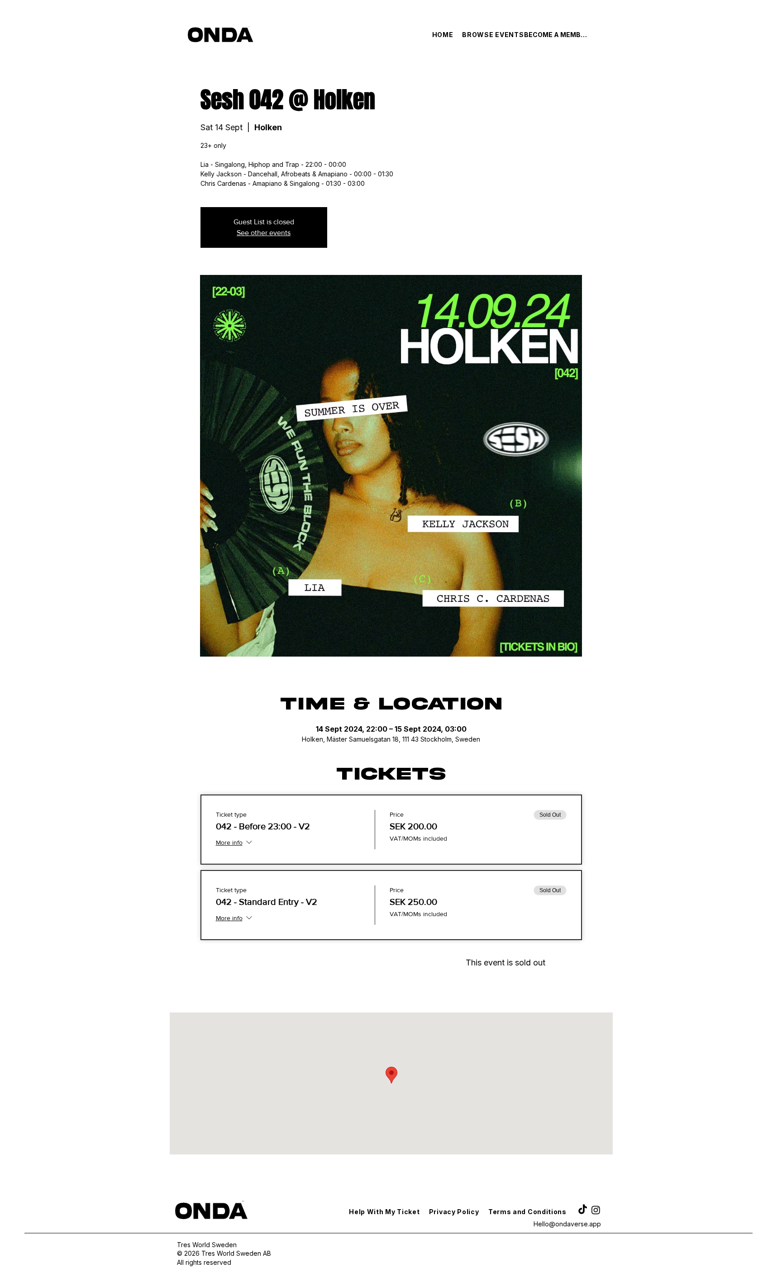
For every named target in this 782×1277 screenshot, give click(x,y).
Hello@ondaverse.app (567, 1224)
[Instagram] (595, 1210)
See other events (264, 232)
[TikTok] (582, 1210)
